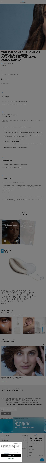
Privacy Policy (6, 453)
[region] (11, 452)
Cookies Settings (11, 458)
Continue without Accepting (17, 443)
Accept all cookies (11, 455)
